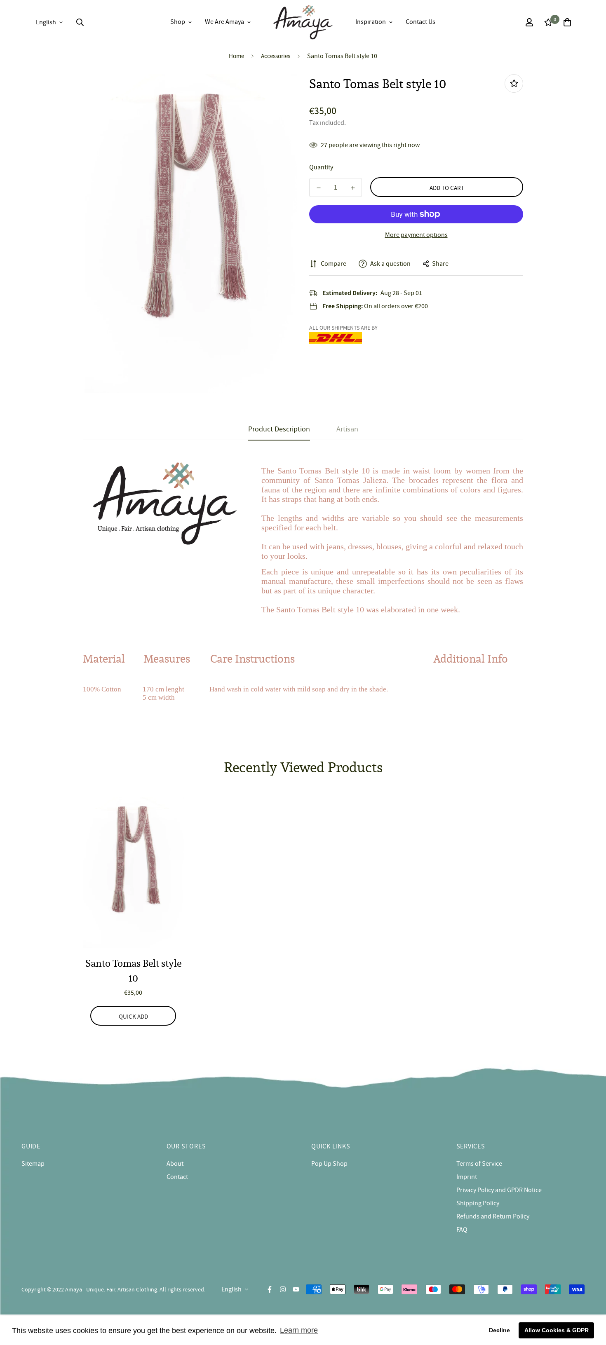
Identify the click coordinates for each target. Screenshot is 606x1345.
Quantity (321, 167)
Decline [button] (499, 1330)
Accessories (275, 56)
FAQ (461, 1229)
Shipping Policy (477, 1203)
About (175, 1164)
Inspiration (370, 22)
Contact (177, 1177)
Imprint (466, 1177)
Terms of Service (479, 1164)
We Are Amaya (224, 22)
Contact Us (420, 22)
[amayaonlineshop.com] (303, 22)
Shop (177, 22)
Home (236, 56)
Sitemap (33, 1164)
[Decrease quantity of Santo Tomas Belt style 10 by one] (318, 187)
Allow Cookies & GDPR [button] (556, 1330)
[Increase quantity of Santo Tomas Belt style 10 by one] (353, 187)
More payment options (416, 235)
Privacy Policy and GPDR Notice (499, 1190)
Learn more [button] (299, 1330)
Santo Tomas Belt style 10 (133, 970)
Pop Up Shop (329, 1164)
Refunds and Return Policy (492, 1216)
